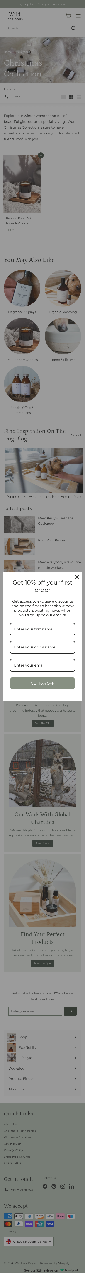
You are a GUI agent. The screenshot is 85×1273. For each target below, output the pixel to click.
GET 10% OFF (42, 683)
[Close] (76, 577)
